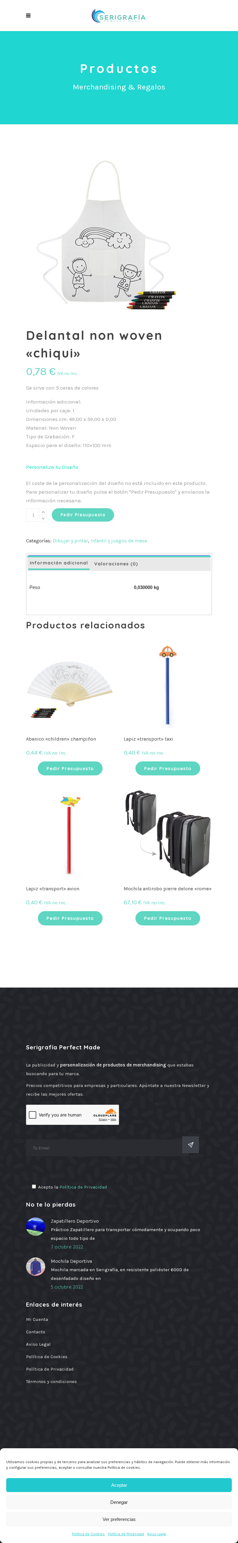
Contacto (35, 1332)
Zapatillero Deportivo (75, 1221)
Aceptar (119, 1485)
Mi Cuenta (37, 1319)
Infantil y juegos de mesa (118, 541)
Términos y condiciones (51, 1381)
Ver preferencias (119, 1519)
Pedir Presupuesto (82, 515)
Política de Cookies (88, 1534)
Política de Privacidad (126, 1534)
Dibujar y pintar (70, 541)
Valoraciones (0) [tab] (116, 564)
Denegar (119, 1502)
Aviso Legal (156, 1534)
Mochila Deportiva (71, 1261)
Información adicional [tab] (59, 563)
